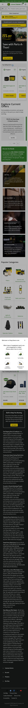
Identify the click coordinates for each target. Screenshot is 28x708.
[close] (24, 340)
